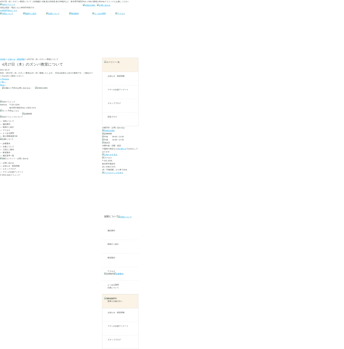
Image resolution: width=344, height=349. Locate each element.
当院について (8, 121)
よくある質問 (8, 133)
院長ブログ (112, 117)
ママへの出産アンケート (118, 90)
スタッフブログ (114, 103)
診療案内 (6, 143)
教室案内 (111, 258)
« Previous (4, 79)
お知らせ (123, 149)
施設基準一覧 (8, 155)
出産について (113, 288)
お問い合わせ (8, 163)
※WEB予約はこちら (8, 10)
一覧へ (3, 82)
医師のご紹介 (113, 244)
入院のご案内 (8, 149)
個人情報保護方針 (10, 136)
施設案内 (111, 230)
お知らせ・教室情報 (116, 76)
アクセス (6, 130)
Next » (3, 85)
